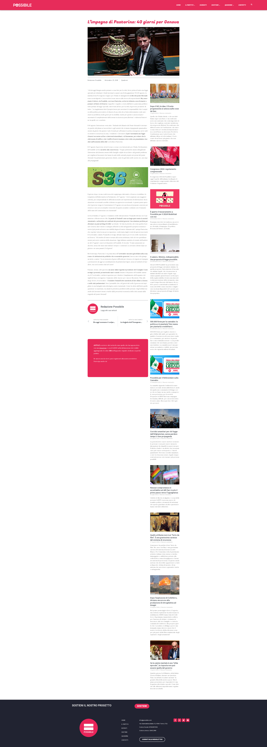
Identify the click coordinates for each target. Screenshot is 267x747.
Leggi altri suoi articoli (109, 310)
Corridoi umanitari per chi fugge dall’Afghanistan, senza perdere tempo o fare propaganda (164, 434)
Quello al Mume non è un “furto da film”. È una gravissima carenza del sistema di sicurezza (164, 537)
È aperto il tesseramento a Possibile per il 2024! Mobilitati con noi (163, 214)
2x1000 (114, 348)
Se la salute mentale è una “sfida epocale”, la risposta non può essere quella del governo (164, 665)
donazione (103, 348)
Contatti (242, 5)
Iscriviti (203, 5)
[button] (251, 4)
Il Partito (189, 5)
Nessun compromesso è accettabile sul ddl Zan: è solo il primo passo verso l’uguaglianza (164, 490)
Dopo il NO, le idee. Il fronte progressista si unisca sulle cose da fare (164, 108)
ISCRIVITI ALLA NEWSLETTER (107, 367)
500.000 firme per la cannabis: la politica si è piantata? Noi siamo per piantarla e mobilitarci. (164, 324)
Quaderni (228, 5)
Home (178, 5)
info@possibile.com (145, 720)
